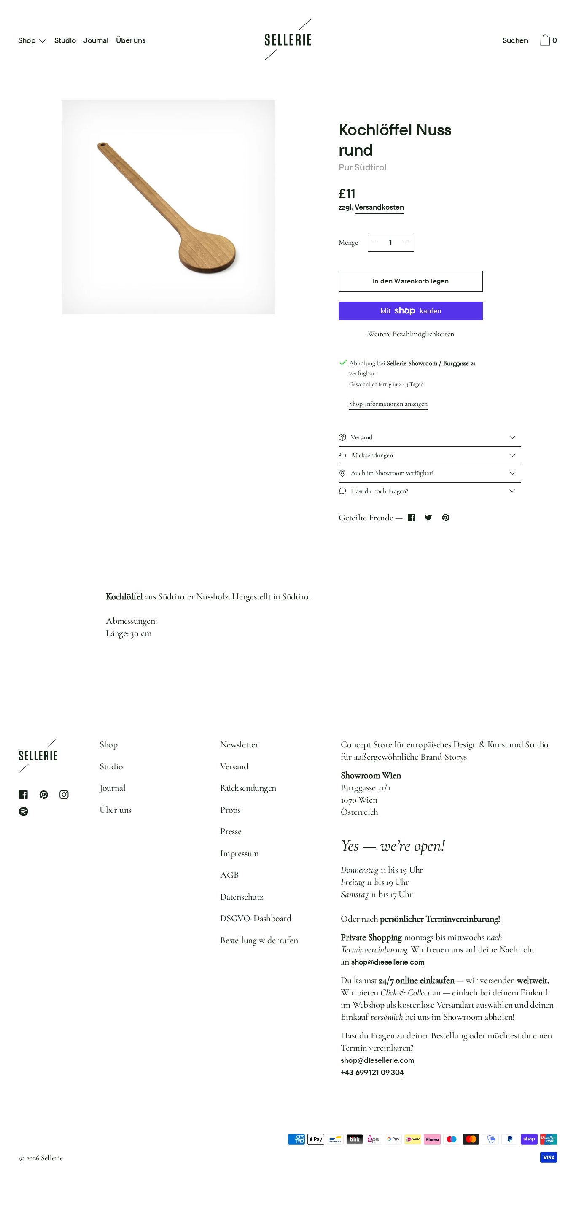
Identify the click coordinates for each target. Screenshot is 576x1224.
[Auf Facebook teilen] (411, 517)
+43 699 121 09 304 (372, 1072)
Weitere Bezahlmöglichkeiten (411, 333)
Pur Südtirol (362, 167)
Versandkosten (379, 207)
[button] (515, 41)
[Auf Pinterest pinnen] (445, 517)
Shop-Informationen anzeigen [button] (388, 403)
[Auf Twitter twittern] (428, 517)
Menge (348, 242)
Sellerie (52, 1157)
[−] (375, 242)
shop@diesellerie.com (388, 962)
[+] (406, 242)
